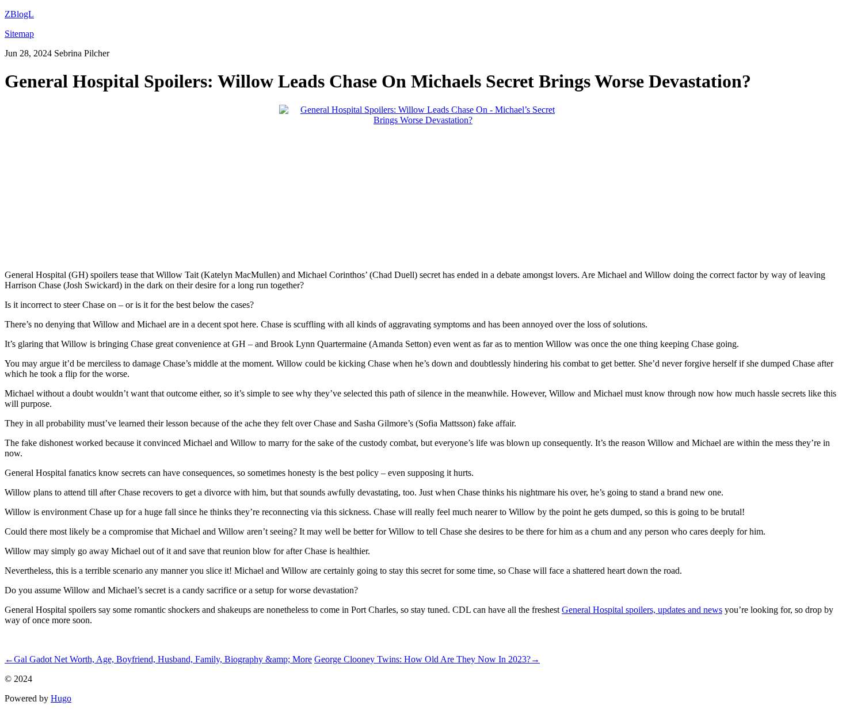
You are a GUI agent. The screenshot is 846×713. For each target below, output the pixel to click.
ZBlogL (19, 14)
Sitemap (19, 34)
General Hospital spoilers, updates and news (642, 610)
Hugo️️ (61, 698)
